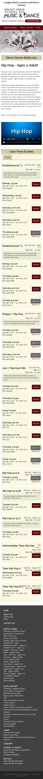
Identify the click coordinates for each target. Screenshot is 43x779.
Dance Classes (10, 27)
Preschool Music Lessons (13, 721)
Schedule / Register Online (14, 631)
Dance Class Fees (10, 638)
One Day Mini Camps (12, 732)
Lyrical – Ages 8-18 (11, 662)
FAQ (5, 698)
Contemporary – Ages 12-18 (14, 666)
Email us (21, 21)
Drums (6, 719)
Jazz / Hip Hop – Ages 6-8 (14, 655)
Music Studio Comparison (14, 691)
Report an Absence (9, 21)
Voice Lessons (9, 703)
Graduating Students (11, 755)
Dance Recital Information (13, 761)
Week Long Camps (11, 735)
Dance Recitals (9, 681)
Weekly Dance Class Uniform (15, 641)
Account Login (33, 21)
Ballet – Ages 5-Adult (12, 652)
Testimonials (8, 617)
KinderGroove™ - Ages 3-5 (14, 648)
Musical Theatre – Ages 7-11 (14, 674)
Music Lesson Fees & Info (13, 696)
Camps (6, 730)
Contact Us (9, 623)
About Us (8, 614)
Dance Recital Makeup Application (17, 750)
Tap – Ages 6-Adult (11, 671)
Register (36, 184)
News (6, 619)
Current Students (12, 748)
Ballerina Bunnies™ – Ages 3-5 (15, 645)
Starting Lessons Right (12, 693)
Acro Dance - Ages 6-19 (13, 664)
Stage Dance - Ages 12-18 (14, 669)
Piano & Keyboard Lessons (14, 700)
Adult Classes (9, 678)
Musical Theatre (10, 724)
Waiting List (36, 236)
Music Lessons (26, 27)
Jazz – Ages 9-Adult (11, 659)
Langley (7, 157)
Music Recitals (9, 726)
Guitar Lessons (9, 705)
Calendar (8, 744)
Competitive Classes (11, 676)
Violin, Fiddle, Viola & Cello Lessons (18, 707)
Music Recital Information (13, 763)
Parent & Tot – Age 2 (11, 643)
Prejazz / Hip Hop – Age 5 (14, 650)
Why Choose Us (10, 636)
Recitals (7, 759)
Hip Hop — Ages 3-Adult (13, 657)
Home (6, 610)
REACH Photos (9, 752)
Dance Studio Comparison (14, 634)
